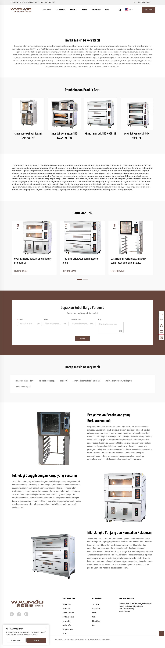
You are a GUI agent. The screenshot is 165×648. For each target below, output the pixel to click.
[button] (79, 279)
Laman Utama (46, 9)
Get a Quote (149, 10)
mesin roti (63, 381)
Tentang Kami (60, 9)
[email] (161, 331)
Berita (84, 9)
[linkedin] (26, 614)
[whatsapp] (161, 326)
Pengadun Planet (68, 629)
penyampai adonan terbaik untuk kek (86, 381)
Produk (72, 9)
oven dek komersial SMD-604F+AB (137, 135)
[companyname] (21, 9)
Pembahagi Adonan (68, 617)
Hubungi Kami (96, 9)
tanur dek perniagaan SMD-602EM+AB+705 (64, 135)
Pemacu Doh (66, 621)
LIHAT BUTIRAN (28, 114)
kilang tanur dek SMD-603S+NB (100, 133)
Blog (107, 9)
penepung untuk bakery (24, 381)
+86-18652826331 (145, 2)
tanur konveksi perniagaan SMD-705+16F (28, 135)
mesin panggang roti (23, 386)
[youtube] (12, 614)
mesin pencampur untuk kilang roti (118, 381)
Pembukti (65, 633)
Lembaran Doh (67, 625)
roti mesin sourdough (47, 381)
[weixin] (161, 337)
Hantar (82, 339)
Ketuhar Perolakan (68, 613)
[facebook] (19, 614)
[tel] (161, 320)
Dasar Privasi (106, 640)
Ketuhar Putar (67, 604)
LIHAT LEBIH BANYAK (20, 271)
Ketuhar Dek (66, 609)
